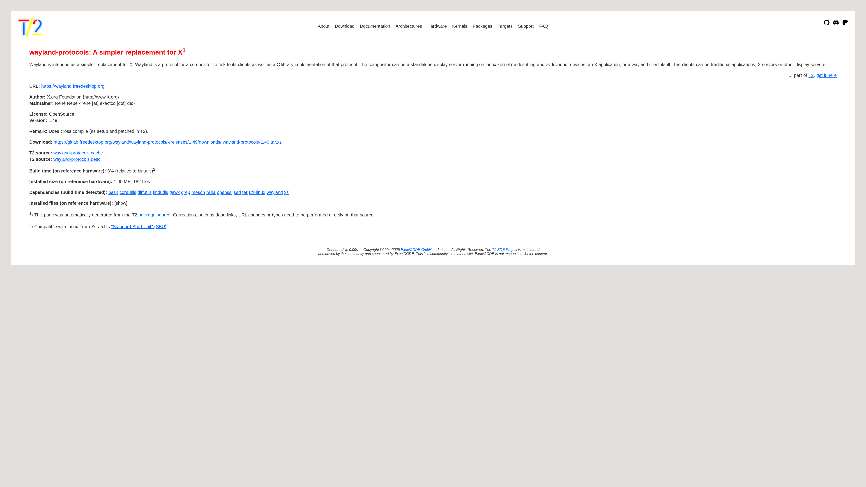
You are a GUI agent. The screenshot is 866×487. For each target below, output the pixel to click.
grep (185, 192)
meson (198, 192)
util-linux (257, 192)
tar (245, 192)
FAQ (543, 26)
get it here (826, 75)
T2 (811, 75)
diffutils (145, 192)
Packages (482, 26)
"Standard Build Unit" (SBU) (138, 226)
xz (286, 192)
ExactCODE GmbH (416, 250)
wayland (275, 192)
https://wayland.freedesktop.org (72, 86)
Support (526, 26)
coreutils (128, 192)
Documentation (375, 26)
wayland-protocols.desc (76, 159)
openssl (224, 192)
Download (345, 26)
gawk (174, 192)
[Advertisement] (823, 112)
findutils (160, 192)
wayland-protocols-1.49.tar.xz (252, 142)
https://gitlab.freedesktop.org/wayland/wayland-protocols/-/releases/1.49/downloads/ (137, 142)
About (323, 26)
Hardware (437, 26)
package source (154, 214)
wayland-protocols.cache (78, 152)
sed (237, 192)
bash (113, 192)
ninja (211, 192)
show (121, 203)
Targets (505, 26)
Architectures (409, 26)
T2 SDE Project (504, 250)
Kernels (459, 26)
